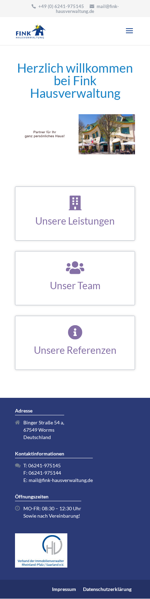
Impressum (64, 589)
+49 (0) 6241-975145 (61, 6)
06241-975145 (44, 465)
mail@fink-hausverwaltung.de (61, 480)
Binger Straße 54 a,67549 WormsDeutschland (43, 429)
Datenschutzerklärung (107, 589)
